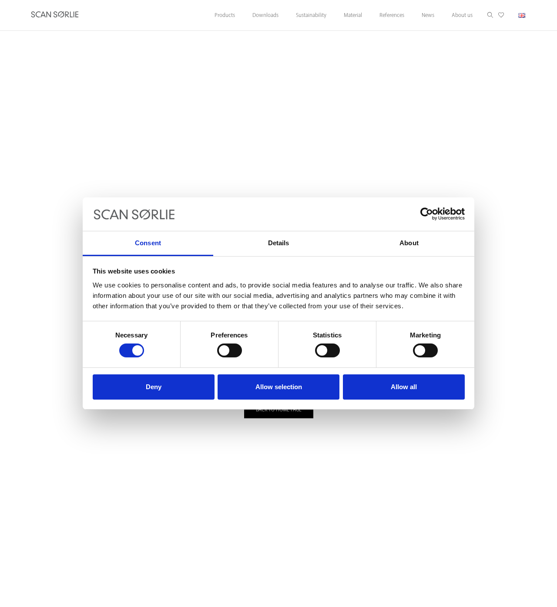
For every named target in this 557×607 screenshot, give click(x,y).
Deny (153, 386)
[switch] (229, 350)
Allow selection (278, 386)
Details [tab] (278, 243)
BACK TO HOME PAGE (279, 410)
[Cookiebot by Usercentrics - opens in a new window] (427, 213)
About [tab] (409, 243)
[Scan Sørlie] (54, 15)
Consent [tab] (148, 243)
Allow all (404, 386)
